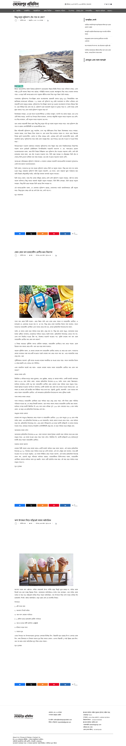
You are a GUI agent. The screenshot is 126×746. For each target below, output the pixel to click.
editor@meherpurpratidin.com (63, 720)
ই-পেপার (71, 11)
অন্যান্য (109, 11)
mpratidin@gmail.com (64, 722)
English (79, 11)
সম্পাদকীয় (89, 11)
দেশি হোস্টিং (27, 741)
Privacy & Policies (26, 737)
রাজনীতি (27, 11)
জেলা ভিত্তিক (48, 11)
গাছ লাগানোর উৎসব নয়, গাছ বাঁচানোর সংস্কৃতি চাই (97, 45)
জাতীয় (19, 11)
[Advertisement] (46, 36)
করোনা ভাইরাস (100, 11)
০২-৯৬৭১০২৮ (98, 729)
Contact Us (36, 737)
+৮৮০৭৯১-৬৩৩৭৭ (93, 717)
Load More (46, 699)
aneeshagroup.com (95, 725)
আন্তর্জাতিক (36, 11)
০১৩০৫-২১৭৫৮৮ (105, 717)
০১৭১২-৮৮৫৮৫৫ (97, 720)
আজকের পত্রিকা (60, 11)
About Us (16, 737)
